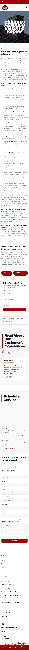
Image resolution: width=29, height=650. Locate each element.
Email (3, 481)
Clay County (4, 616)
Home (3, 555)
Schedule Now (23, 2)
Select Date (4, 497)
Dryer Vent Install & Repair (8, 592)
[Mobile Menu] (26, 7)
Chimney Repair (5, 581)
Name (3, 473)
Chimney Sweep (5, 588)
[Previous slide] (4, 352)
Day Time (4, 504)
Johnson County (5, 620)
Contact (3, 567)
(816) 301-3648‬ (9, 448)
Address (5, 303)
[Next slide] (8, 352)
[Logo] (5, 8)
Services (4, 576)
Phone (3, 489)
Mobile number (7, 297)
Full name (5, 290)
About (3, 560)
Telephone (4, 636)
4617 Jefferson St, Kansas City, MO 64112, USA (14, 633)
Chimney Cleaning (6, 584)
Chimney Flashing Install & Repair (10, 599)
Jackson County (5, 612)
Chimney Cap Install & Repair (9, 595)
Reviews (3, 563)
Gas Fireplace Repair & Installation (11, 602)
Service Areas (5, 608)
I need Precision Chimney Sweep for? (7, 520)
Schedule (4, 571)
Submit (14, 309)
